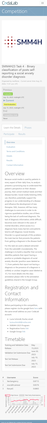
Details (9, 156)
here (36, 308)
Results (10, 160)
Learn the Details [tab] (12, 127)
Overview (11, 142)
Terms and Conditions (16, 151)
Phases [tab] (28, 127)
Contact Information (15, 165)
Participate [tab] (9, 133)
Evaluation (11, 147)
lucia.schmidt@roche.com (20, 322)
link (27, 328)
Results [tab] (21, 133)
